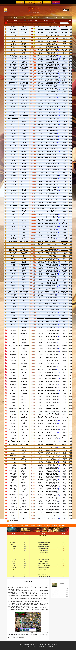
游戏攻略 (16, 525)
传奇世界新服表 (62, 525)
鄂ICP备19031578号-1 (50, 646)
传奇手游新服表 (47, 525)
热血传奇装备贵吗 (61, 583)
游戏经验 (21, 525)
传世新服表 (54, 525)
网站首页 (10, 525)
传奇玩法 (27, 525)
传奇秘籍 (33, 525)
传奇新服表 (39, 525)
